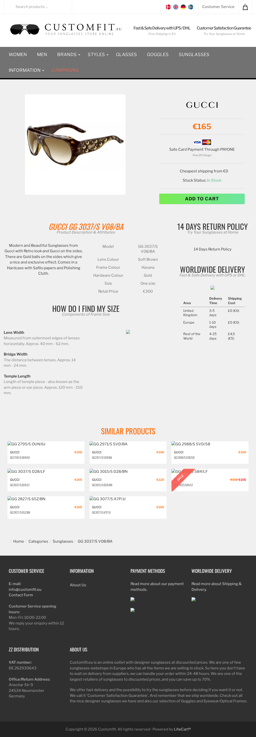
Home (18, 541)
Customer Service (218, 6)
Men (42, 54)
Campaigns (65, 70)
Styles (97, 54)
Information (25, 70)
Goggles (158, 54)
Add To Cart (202, 198)
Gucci (57, 226)
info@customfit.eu (25, 589)
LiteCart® (182, 729)
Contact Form (21, 595)
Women (18, 54)
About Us (78, 585)
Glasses (126, 54)
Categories (38, 541)
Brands (67, 54)
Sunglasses (194, 54)
